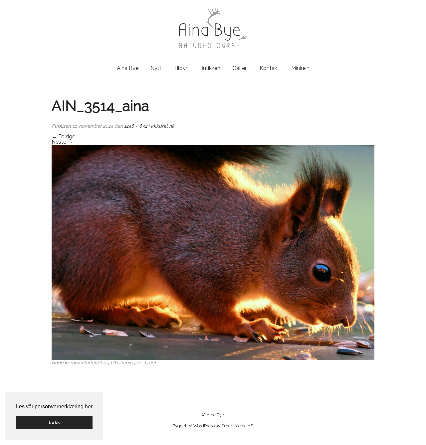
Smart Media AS (237, 425)
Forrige (63, 136)
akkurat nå (162, 126)
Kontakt (269, 68)
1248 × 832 (135, 126)
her (89, 406)
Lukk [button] (54, 422)
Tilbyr (180, 68)
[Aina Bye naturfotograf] (213, 27)
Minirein (300, 68)
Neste (62, 142)
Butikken (209, 68)
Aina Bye (127, 68)
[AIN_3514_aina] (213, 252)
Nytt (155, 68)
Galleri (240, 68)
